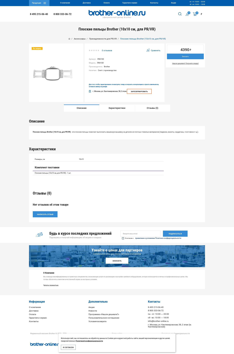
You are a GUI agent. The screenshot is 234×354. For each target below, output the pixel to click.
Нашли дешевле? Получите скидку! (185, 63)
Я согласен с (153, 238)
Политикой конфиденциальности (89, 341)
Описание (82, 108)
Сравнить (155, 50)
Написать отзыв (45, 214)
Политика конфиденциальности (176, 334)
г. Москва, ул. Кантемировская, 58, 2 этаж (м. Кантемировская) (170, 326)
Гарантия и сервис (38, 318)
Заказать (185, 56)
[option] (81, 108)
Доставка (33, 311)
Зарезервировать (139, 91)
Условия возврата (97, 321)
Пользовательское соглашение (103, 318)
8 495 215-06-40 (39, 14)
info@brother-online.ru (158, 321)
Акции (91, 307)
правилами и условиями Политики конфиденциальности (158, 238)
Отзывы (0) (152, 108)
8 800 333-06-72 (62, 14)
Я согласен (68, 347)
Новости (92, 311)
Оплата (32, 314)
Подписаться (175, 234)
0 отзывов (107, 50)
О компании (35, 307)
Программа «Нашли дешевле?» (103, 314)
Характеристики (117, 108)
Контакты (34, 321)
